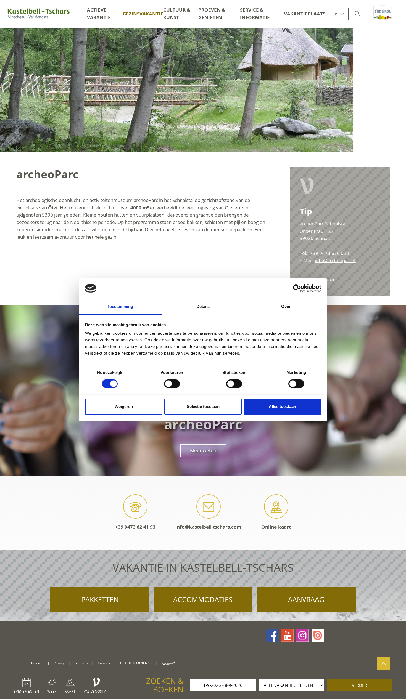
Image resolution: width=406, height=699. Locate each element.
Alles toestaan (282, 406)
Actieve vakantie (99, 13)
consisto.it (168, 663)
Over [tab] (286, 306)
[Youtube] (287, 635)
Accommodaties (203, 599)
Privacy (59, 663)
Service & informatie (255, 13)
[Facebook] (272, 635)
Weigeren (124, 406)
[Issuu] (318, 635)
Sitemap (81, 663)
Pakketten (100, 599)
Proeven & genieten (211, 13)
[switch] (172, 383)
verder (359, 685)
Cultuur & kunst (176, 13)
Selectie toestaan (203, 406)
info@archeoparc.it (335, 260)
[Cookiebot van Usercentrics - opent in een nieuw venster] (297, 288)
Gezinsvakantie (143, 13)
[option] (203, 90)
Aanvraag (306, 599)
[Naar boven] (383, 663)
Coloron (37, 663)
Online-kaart (276, 527)
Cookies (104, 663)
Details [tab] (203, 306)
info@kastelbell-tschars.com (208, 527)
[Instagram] (302, 635)
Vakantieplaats (304, 13)
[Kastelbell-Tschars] (38, 13)
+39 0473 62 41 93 (135, 527)
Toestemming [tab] (120, 306)
